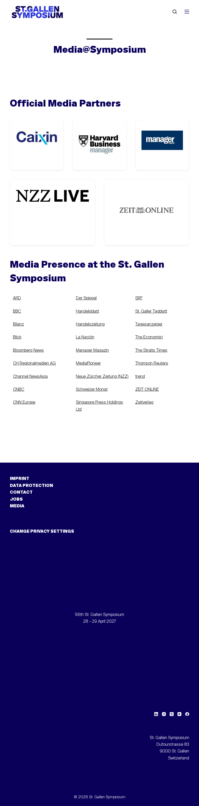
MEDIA (17, 506)
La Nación (85, 337)
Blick (17, 337)
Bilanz (18, 324)
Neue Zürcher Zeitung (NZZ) (102, 377)
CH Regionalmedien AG (34, 363)
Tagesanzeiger (148, 324)
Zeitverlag (144, 403)
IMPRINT (19, 479)
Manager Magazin (92, 351)
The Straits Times (151, 351)
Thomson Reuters (151, 363)
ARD (17, 298)
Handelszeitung (90, 324)
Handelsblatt (87, 312)
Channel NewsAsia (30, 377)
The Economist (149, 337)
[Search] (175, 12)
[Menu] (186, 11)
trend (140, 377)
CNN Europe (24, 403)
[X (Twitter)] (172, 714)
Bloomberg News (28, 351)
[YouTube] (179, 714)
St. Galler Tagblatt (151, 312)
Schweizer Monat (92, 390)
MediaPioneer (88, 363)
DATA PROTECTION (31, 486)
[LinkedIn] (156, 714)
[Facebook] (187, 714)
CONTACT (21, 493)
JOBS (16, 500)
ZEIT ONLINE (147, 390)
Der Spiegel (86, 298)
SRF (139, 298)
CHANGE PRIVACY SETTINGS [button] (42, 532)
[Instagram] (164, 714)
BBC (17, 312)
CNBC (18, 390)
